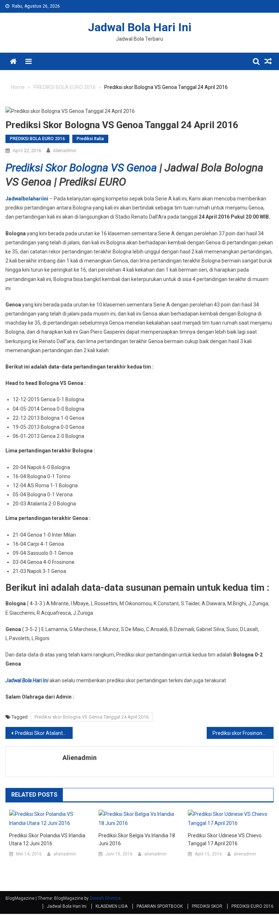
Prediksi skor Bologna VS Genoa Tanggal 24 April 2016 (92, 717)
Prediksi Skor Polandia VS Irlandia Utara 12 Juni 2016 (47, 839)
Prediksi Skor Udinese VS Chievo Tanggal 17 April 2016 (225, 839)
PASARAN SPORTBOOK (160, 906)
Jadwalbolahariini (26, 199)
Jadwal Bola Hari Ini (139, 27)
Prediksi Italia (90, 138)
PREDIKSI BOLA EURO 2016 (37, 138)
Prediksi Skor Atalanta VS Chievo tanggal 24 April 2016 (44, 733)
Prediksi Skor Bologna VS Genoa (82, 167)
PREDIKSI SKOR (207, 906)
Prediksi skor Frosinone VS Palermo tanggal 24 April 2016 (243, 733)
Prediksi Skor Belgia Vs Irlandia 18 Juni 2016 (136, 839)
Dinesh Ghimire (105, 898)
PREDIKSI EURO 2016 (252, 906)
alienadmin (64, 150)
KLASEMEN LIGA (112, 906)
